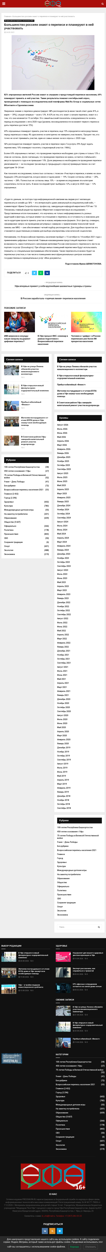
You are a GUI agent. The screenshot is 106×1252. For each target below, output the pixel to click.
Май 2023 (61, 582)
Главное (8, 494)
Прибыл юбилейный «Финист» (71, 385)
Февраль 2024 (63, 546)
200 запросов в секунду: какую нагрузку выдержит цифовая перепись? (17, 339)
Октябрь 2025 (63, 465)
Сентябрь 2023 (64, 566)
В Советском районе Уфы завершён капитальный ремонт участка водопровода (33, 441)
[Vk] (45, 1231)
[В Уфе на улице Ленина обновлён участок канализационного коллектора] (11, 370)
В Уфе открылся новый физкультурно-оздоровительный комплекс (35, 388)
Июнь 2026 (62, 433)
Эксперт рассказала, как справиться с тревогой (84, 969)
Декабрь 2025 (63, 457)
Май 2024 (61, 534)
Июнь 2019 (62, 772)
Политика (8, 530)
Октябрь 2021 (63, 659)
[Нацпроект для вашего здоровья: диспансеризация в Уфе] (63, 957)
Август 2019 (62, 764)
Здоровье (9, 502)
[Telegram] (60, 1231)
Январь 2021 (63, 695)
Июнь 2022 (62, 627)
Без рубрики (9, 486)
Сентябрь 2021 (64, 663)
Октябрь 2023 (63, 562)
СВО (6, 538)
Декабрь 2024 (63, 505)
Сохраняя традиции (13, 542)
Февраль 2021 (63, 691)
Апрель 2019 (63, 780)
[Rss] (52, 1231)
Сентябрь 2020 (64, 711)
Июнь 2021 (62, 675)
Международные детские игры (19, 510)
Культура (8, 506)
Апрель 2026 (63, 441)
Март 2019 (62, 784)
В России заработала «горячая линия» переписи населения (53, 298)
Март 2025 (62, 493)
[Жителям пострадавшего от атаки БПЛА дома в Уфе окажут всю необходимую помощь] (11, 422)
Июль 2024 (62, 526)
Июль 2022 (62, 623)
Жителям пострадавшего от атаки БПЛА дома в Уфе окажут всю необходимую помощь (34, 422)
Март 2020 (62, 735)
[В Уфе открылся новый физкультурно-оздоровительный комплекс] (11, 389)
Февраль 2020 (63, 739)
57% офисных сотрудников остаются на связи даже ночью (87, 985)
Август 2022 (62, 618)
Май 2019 (61, 776)
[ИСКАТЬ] (99, 927)
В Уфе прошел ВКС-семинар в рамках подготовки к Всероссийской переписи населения (53, 340)
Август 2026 (62, 425)
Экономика (9, 554)
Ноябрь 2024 (63, 509)
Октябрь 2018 (63, 804)
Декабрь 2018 (63, 796)
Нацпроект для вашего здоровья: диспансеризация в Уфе (88, 954)
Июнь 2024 (62, 530)
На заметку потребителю (16, 514)
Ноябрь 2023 (63, 558)
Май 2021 (61, 679)
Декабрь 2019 (63, 747)
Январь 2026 (63, 453)
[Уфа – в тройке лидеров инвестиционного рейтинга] (8, 989)
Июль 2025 (62, 477)
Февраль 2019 (63, 788)
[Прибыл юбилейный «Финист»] (11, 406)
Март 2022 (62, 639)
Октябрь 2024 (63, 514)
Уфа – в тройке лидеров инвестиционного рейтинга (30, 986)
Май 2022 (61, 631)
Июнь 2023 (62, 578)
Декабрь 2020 (63, 699)
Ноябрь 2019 (63, 752)
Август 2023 (62, 570)
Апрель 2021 (63, 683)
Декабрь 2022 (63, 602)
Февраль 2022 (63, 643)
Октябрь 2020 (63, 707)
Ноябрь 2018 (63, 800)
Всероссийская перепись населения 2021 (19, 20)
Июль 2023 (62, 574)
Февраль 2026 (63, 449)
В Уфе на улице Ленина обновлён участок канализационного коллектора (32, 370)
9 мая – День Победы (14, 482)
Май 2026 (61, 437)
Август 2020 (62, 715)
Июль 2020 (62, 719)
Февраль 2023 (63, 594)
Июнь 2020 (62, 723)
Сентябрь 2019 (64, 760)
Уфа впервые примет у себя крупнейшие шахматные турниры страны (53, 286)
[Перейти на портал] (11, 1063)
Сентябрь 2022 (64, 614)
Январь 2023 (63, 598)
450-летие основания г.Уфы (17, 471)
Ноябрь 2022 (63, 606)
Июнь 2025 (62, 481)
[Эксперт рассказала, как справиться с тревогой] (63, 972)
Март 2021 (62, 687)
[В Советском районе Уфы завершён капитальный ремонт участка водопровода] (11, 441)
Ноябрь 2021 (63, 655)
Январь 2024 (63, 550)
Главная (7, 16)
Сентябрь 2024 (64, 518)
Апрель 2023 (63, 586)
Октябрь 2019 (63, 756)
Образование (10, 518)
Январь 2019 (63, 792)
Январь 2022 (63, 647)
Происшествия (11, 534)
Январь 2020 (63, 743)
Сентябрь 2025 (64, 469)
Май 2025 (61, 485)
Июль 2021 (62, 671)
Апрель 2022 (63, 635)
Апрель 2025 (63, 489)
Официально (10, 526)
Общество (9, 522)
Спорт (7, 546)
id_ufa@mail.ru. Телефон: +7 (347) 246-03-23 (62, 1216)
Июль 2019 (62, 768)
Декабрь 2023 (63, 554)
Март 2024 (62, 542)
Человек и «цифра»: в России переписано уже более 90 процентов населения (85, 339)
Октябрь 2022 (63, 610)
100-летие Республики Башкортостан (22, 467)
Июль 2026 (62, 429)
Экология (8, 550)
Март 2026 (62, 445)
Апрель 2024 (63, 538)
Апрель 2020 (63, 731)
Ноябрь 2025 (63, 461)
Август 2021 (62, 667)
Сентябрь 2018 (64, 808)
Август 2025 (62, 473)
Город (7, 498)
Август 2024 (62, 522)
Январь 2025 (63, 501)
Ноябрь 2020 (63, 703)
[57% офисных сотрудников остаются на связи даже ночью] (63, 988)
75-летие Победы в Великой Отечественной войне (79, 1070)
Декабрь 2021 (63, 651)
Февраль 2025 (63, 497)
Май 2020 (61, 727)
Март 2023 (62, 590)
